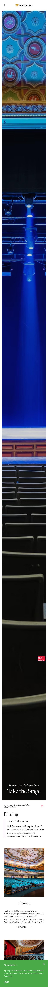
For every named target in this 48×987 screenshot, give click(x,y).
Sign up (6, 982)
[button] (41, 658)
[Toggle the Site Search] (5, 5)
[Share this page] (42, 806)
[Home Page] (24, 5)
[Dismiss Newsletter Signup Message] (43, 964)
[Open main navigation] (42, 5)
